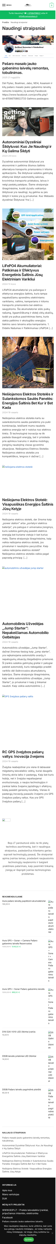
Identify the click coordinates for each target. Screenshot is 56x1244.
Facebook (7, 1217)
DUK (4, 1198)
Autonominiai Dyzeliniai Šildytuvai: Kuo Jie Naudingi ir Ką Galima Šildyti (27, 146)
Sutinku (28, 1239)
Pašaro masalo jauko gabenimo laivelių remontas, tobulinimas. (25, 68)
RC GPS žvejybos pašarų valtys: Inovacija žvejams (23, 754)
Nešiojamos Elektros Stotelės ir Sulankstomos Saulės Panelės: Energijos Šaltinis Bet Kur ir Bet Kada (27, 401)
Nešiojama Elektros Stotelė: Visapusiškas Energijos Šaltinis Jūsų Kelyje (27, 504)
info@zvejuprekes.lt (28, 16)
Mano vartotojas (10, 1194)
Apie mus (7, 1190)
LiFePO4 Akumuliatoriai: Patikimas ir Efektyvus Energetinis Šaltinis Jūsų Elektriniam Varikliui (22, 272)
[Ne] (52, 1233)
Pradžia (5, 22)
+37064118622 (34, 13)
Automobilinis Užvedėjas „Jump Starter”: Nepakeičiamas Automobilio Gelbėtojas (25, 630)
